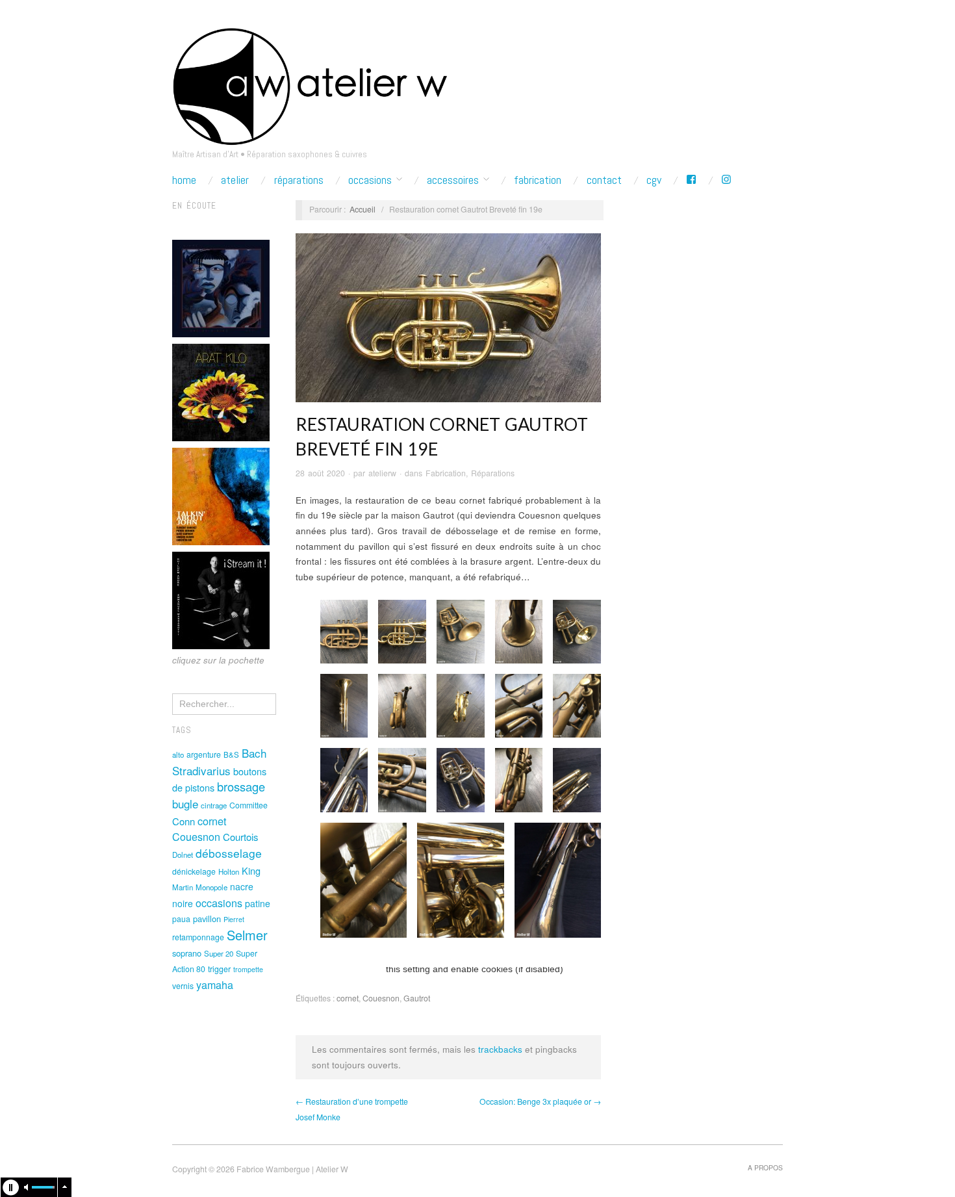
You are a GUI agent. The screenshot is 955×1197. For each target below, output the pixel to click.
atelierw (382, 473)
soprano (186, 953)
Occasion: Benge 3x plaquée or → (540, 1101)
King (251, 870)
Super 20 (218, 953)
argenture (203, 754)
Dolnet (182, 854)
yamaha (214, 984)
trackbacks (500, 1049)
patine (257, 903)
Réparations (299, 180)
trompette (248, 969)
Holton (228, 871)
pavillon (207, 918)
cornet (212, 821)
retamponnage (198, 937)
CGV (653, 180)
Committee (248, 805)
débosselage (229, 853)
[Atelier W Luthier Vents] (309, 82)
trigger (219, 969)
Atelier (235, 180)
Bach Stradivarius (219, 762)
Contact (604, 180)
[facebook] (691, 180)
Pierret (233, 919)
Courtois (240, 836)
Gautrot (416, 998)
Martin (182, 887)
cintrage (214, 805)
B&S (231, 754)
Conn (183, 821)
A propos (765, 1167)
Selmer (247, 934)
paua (181, 919)
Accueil (363, 209)
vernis (183, 986)
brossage (241, 786)
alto (178, 754)
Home (184, 180)
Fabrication (537, 180)
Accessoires (453, 180)
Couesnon (196, 836)
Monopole (211, 887)
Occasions (370, 180)
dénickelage (194, 871)
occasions (219, 902)
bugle (185, 803)
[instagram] (726, 180)
